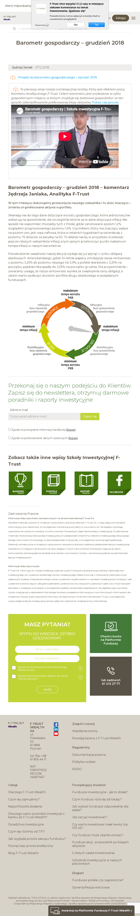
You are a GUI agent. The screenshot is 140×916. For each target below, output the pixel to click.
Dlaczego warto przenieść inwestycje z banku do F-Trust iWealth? (36, 815)
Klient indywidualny (18, 5)
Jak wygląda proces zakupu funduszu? (37, 838)
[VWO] (49, 25)
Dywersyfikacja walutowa (90, 887)
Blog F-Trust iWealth (23, 853)
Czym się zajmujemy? (24, 799)
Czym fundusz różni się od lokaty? (97, 799)
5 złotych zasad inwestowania (93, 853)
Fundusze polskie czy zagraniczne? (98, 880)
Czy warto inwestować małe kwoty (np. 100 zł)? (100, 826)
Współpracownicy (85, 731)
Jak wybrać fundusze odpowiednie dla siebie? (100, 808)
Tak (97, 24)
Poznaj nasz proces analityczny (30, 846)
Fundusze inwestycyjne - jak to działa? (100, 792)
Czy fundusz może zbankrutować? (97, 835)
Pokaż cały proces (105, 102)
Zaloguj (120, 18)
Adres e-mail (19, 410)
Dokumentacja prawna (89, 754)
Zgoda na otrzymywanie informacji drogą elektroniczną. (49, 668)
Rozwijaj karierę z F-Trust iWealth (96, 738)
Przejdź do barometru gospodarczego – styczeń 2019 (57, 77)
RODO (77, 769)
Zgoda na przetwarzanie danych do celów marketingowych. (49, 677)
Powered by (40, 25)
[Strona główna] (10, 18)
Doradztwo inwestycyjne (26, 824)
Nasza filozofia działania (25, 806)
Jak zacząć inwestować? (89, 817)
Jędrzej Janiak (22, 67)
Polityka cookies (83, 762)
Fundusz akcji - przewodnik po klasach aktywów (100, 844)
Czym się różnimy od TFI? (26, 831)
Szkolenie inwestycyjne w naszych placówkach (97, 862)
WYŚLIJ (47, 689)
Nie (76, 24)
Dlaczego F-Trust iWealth (27, 792)
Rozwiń (71, 429)
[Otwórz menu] (133, 18)
